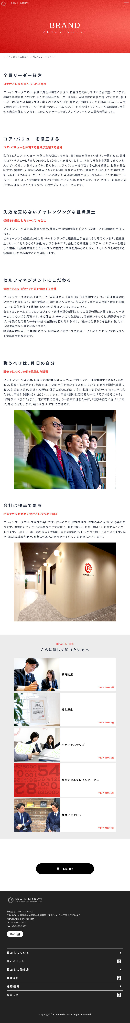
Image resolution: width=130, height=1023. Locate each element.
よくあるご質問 (80, 881)
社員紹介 (12, 978)
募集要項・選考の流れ (53, 881)
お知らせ (12, 994)
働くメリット (15, 961)
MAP (12, 934)
